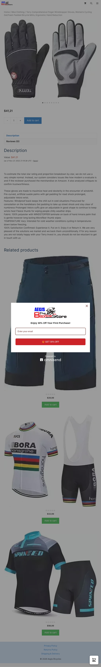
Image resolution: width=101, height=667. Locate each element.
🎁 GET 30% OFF (50, 342)
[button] (94, 660)
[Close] (87, 306)
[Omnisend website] (50, 358)
